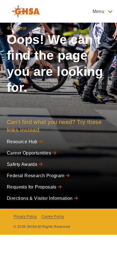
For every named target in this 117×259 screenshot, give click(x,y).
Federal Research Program (36, 175)
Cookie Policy (52, 217)
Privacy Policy (25, 217)
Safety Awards (23, 164)
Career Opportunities (29, 153)
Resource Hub (23, 141)
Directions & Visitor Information (40, 198)
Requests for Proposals (32, 187)
